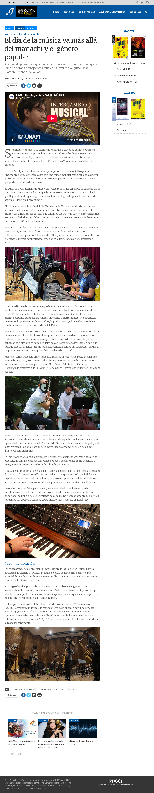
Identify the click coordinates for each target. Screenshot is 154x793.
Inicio (56, 12)
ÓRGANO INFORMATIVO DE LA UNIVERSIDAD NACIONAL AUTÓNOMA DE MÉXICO (67, 2)
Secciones (69, 12)
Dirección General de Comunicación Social (115, 785)
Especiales (135, 12)
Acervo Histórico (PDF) (127, 82)
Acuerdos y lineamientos (112, 12)
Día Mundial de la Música (47, 689)
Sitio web (121, 130)
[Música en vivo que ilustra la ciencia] (83, 728)
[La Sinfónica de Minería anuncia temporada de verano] (22, 728)
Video (10, 28)
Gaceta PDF (122, 69)
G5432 (62, 689)
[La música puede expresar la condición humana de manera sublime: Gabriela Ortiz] (52, 728)
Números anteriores (126, 75)
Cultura (20, 28)
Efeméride (31, 28)
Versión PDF (122, 124)
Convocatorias (87, 12)
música (71, 689)
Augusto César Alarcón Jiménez (23, 689)
